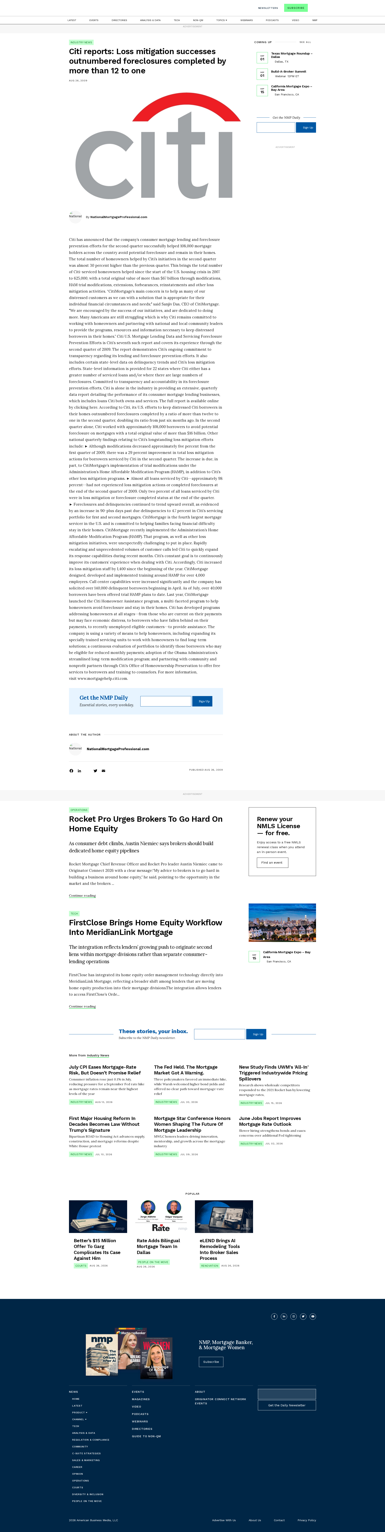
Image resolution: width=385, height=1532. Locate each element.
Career (77, 1467)
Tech (177, 20)
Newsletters (268, 8)
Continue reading (82, 895)
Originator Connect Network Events (220, 1401)
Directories (119, 20)
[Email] (103, 770)
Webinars (246, 20)
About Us (255, 1520)
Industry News (81, 42)
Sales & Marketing (86, 1460)
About (200, 1391)
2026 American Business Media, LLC (93, 1520)
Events (93, 20)
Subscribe (295, 7)
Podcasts (272, 20)
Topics (221, 20)
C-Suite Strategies (86, 1453)
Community (80, 1446)
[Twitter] (95, 770)
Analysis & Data (150, 20)
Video (295, 20)
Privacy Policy (307, 1520)
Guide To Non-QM (146, 1436)
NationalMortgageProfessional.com (118, 217)
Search (312, 9)
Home (76, 1399)
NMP (314, 20)
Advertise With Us (224, 1520)
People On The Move (153, 1262)
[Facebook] (71, 770)
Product (79, 1412)
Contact (279, 1520)
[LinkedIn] (79, 770)
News (73, 1391)
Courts (80, 1265)
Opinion (77, 1473)
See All (305, 42)
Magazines (141, 1399)
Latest (72, 20)
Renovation (209, 1265)
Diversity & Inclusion (87, 1494)
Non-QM (198, 20)
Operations (79, 809)
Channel (78, 1419)
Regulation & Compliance (90, 1439)
